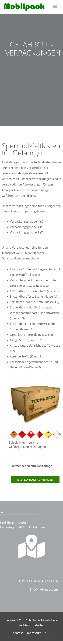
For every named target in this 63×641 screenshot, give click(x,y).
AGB (47, 633)
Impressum (33, 633)
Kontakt (18, 633)
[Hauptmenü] (54, 7)
